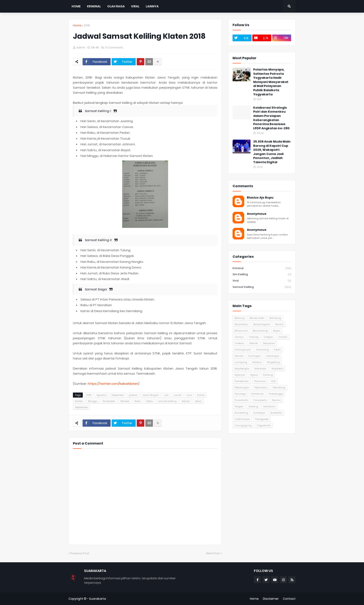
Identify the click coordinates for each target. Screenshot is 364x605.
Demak (253, 343)
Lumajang (241, 362)
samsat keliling (167, 401)
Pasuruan (260, 381)
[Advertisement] (262, 466)
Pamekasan (242, 381)
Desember (118, 395)
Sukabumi (269, 406)
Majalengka (242, 368)
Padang (268, 375)
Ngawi (254, 375)
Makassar (260, 368)
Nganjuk (240, 375)
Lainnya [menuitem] (152, 6)
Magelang (273, 362)
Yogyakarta (264, 425)
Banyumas (241, 330)
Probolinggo (276, 393)
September (81, 407)
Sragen (239, 406)
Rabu (138, 401)
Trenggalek (262, 419)
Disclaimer (271, 599)
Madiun (257, 362)
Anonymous (256, 214)
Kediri (277, 349)
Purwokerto (260, 400)
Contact (289, 599)
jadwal (133, 395)
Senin (198, 401)
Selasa (186, 401)
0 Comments (114, 47)
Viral (262, 281)
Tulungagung (243, 425)
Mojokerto (277, 368)
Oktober (124, 401)
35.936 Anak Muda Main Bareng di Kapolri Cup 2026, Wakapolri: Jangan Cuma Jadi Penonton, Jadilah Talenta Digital (271, 152)
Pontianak (257, 393)
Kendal (239, 356)
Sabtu (149, 401)
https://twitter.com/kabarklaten (113, 383)
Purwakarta (241, 400)
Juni (189, 395)
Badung (239, 318)
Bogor (276, 330)
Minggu (93, 401)
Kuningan (255, 356)
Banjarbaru (241, 324)
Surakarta (276, 412)
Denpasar (269, 343)
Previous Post (80, 553)
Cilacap (253, 337)
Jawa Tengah (150, 395)
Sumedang (241, 412)
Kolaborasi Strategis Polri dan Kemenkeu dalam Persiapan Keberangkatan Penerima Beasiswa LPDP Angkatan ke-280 (271, 118)
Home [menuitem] (76, 6)
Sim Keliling (262, 274)
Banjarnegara (261, 324)
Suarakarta (97, 599)
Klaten (79, 401)
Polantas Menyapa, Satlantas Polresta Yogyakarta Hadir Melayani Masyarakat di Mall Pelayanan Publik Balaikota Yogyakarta (270, 82)
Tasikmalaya (242, 419)
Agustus (101, 395)
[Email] (149, 61)
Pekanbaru (261, 387)
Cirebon (239, 343)
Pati (273, 381)
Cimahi (282, 337)
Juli (166, 395)
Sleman (276, 400)
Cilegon (268, 337)
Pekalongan (242, 387)
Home (77, 25)
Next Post (213, 553)
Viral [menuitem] (135, 6)
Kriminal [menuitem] (94, 6)
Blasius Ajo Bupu (260, 198)
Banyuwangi (260, 330)
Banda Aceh (257, 318)
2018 (87, 25)
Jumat (177, 395)
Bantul (279, 324)
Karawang (262, 349)
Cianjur (239, 337)
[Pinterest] (140, 61)
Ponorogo (240, 393)
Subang (253, 406)
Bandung (275, 318)
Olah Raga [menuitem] (116, 6)
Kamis (201, 395)
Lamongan (272, 356)
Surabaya (259, 412)
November (109, 401)
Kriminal (262, 268)
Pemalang (279, 387)
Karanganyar (243, 349)
